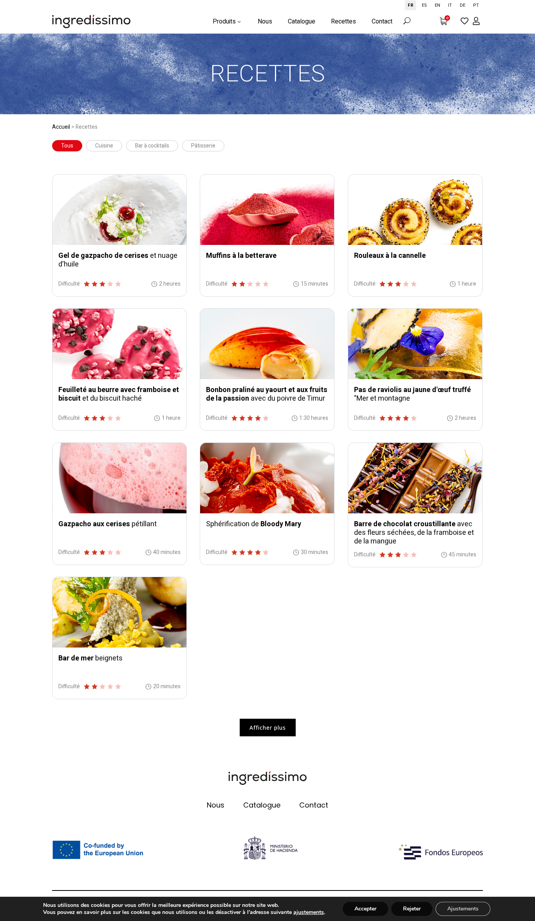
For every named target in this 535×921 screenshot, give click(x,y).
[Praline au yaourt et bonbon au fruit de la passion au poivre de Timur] (267, 344)
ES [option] (424, 5)
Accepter (365, 908)
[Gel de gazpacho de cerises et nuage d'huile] (119, 209)
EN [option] (437, 5)
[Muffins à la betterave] (267, 209)
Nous (215, 805)
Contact (313, 805)
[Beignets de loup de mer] (119, 612)
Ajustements (463, 908)
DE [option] (462, 5)
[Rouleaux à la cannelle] (415, 209)
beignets (90, 658)
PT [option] (476, 5)
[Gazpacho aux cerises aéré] (119, 478)
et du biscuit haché (118, 394)
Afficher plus (267, 727)
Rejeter (412, 908)
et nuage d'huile (117, 260)
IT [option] (450, 5)
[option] (424, 5)
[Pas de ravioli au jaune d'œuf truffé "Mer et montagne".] (415, 344)
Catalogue (261, 805)
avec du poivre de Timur (266, 394)
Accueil (61, 127)
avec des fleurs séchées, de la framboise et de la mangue (414, 533)
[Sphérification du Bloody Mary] (267, 478)
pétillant (107, 524)
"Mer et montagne (412, 394)
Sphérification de (253, 524)
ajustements (308, 912)
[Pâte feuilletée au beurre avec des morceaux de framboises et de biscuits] (119, 344)
